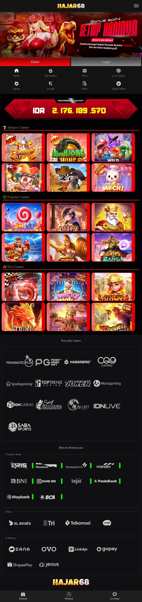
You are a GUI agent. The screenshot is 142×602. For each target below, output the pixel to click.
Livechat (114, 598)
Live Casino (118, 75)
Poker (85, 88)
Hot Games (51, 75)
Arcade (50, 88)
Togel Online (119, 88)
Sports (16, 88)
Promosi (23, 598)
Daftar (35, 62)
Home (16, 75)
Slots (84, 75)
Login (106, 62)
